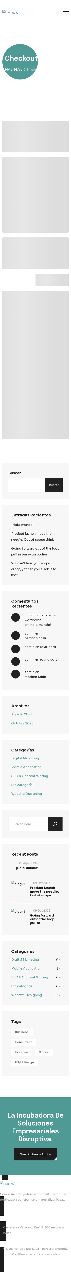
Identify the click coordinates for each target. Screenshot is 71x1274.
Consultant (23, 1042)
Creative (21, 1052)
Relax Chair (48, 647)
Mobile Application (26, 767)
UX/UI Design (24, 1062)
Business (22, 1032)
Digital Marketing (25, 758)
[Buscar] (55, 824)
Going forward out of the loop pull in (42, 919)
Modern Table (35, 677)
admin (30, 633)
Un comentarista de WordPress (40, 617)
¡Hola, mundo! (22, 525)
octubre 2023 (22, 723)
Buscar (14, 473)
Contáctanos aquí (35, 1154)
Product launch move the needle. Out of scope (44, 891)
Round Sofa (48, 659)
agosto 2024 (22, 714)
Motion (44, 1052)
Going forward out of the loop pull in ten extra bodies (35, 551)
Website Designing (26, 794)
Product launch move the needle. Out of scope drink (32, 537)
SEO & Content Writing (29, 776)
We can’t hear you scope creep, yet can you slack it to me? (33, 569)
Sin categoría (22, 785)
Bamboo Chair (35, 638)
